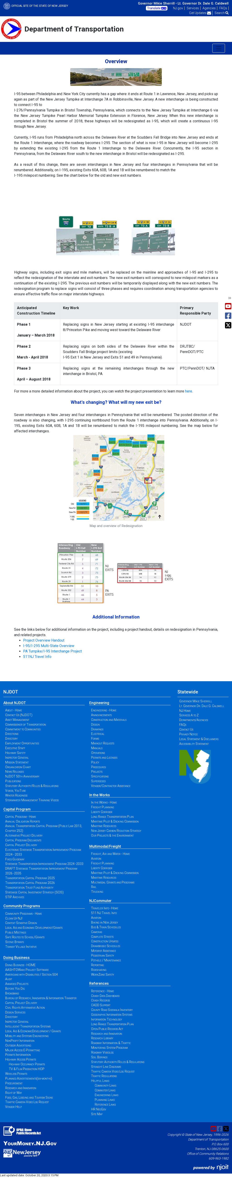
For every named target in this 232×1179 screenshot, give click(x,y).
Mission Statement (17, 762)
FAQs (223, 8)
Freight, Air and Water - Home (110, 854)
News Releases (14, 771)
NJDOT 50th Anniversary (22, 776)
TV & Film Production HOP (26, 1069)
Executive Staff (15, 748)
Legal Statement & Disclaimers (198, 739)
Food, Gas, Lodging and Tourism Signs (29, 1097)
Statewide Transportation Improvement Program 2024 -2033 (44, 864)
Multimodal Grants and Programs (112, 882)
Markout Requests (102, 743)
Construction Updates (104, 941)
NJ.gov (178, 8)
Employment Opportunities (22, 743)
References (99, 983)
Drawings (97, 729)
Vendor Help (13, 1107)
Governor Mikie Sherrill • (157, 3)
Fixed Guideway (14, 859)
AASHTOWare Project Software (27, 970)
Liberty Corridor (101, 812)
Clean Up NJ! (13, 918)
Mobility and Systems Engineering (27, 1036)
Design (95, 724)
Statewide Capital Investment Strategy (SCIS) (34, 892)
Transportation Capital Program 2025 (30, 878)
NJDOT (10, 692)
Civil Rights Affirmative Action (25, 1007)
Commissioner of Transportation (25, 724)
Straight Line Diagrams (106, 1066)
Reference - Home (102, 991)
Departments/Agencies (193, 720)
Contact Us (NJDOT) (18, 715)
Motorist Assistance (103, 951)
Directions (11, 734)
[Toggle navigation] (218, 48)
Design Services (15, 1012)
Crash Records (100, 1000)
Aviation (96, 858)
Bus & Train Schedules (106, 927)
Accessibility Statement (194, 744)
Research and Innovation (20, 1088)
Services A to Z (189, 715)
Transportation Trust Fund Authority (29, 887)
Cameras (96, 932)
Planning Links (105, 1100)
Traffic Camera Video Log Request (27, 1102)
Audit (8, 979)
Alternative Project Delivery (24, 835)
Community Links (105, 1085)
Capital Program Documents (23, 840)
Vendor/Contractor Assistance (110, 786)
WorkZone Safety (102, 974)
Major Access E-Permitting (22, 1050)
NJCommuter (100, 901)
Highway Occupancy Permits (27, 1064)
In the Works (99, 795)
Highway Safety (15, 753)
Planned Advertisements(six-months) (28, 1078)
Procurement (13, 1083)
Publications (13, 781)
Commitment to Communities (23, 729)
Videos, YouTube (15, 790)
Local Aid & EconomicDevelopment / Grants (33, 1031)
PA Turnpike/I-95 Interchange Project (52, 651)
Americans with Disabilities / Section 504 (31, 974)
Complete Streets (102, 936)
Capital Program (17, 809)
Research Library (102, 1038)
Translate (154, 8)
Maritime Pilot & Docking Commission (115, 821)
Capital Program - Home (20, 816)
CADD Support (100, 1005)
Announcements (101, 715)
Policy (95, 762)
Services (193, 8)
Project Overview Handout (43, 640)
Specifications (100, 776)
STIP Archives (14, 897)
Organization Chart (18, 767)
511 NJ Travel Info (104, 913)
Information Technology (106, 1019)
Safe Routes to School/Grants (24, 937)
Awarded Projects (16, 984)
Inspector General (17, 757)
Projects (96, 771)
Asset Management (17, 720)
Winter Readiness (16, 795)
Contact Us (186, 729)
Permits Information (18, 1054)
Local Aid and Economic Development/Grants (34, 927)
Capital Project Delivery (21, 845)
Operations (98, 753)
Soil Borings (99, 1057)
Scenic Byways (14, 942)
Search (220, 13)
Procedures (98, 767)
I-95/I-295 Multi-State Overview (48, 646)
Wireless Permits (16, 1074)
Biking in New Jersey (104, 922)
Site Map (96, 1114)
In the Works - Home (104, 802)
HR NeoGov (98, 1109)
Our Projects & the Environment (112, 835)
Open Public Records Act (107, 1029)
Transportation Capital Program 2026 (30, 883)
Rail (94, 887)
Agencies (209, 8)
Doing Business (16, 957)
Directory (11, 738)
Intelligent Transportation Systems (28, 1026)
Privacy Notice (188, 734)
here (188, 391)
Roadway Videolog (102, 1052)
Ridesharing (98, 970)
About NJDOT (14, 703)
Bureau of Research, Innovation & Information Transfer (41, 998)
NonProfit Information (19, 1040)
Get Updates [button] (198, 13)
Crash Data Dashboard (105, 996)
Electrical (97, 734)
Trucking (97, 891)
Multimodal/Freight (105, 846)
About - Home (13, 710)
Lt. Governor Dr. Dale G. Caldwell (203, 3)
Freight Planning (102, 807)
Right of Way (13, 1093)
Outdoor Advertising (18, 1045)
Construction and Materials (108, 720)
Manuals (96, 748)
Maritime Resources (103, 826)
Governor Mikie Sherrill (195, 701)
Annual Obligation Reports (22, 821)
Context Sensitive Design (21, 923)
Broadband (12, 993)
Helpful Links (100, 1081)
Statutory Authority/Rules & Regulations (31, 786)
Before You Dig (15, 988)
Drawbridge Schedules (105, 946)
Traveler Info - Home (104, 908)
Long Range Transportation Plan (112, 816)
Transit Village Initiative (21, 946)
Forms (95, 738)
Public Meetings (15, 932)
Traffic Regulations (104, 1076)
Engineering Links (106, 1095)
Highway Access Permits (20, 1059)
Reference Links (105, 1104)
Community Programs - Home (23, 913)
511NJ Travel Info (37, 656)
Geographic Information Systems (111, 1014)
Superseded (98, 781)
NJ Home (185, 710)
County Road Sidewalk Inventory (112, 1010)
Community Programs (21, 906)
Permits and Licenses (104, 757)
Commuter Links (105, 1090)
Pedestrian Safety (102, 955)
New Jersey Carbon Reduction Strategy (116, 831)
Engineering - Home (103, 710)
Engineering (99, 703)
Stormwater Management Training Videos (32, 800)
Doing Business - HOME (20, 965)
